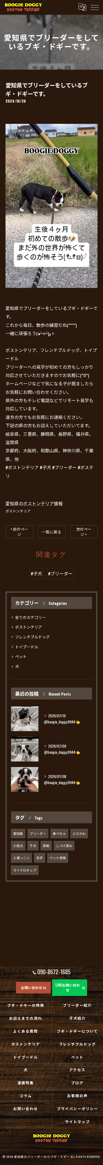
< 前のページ (19, 531)
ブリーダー (38, 833)
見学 (39, 857)
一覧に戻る (51, 532)
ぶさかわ (79, 833)
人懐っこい (21, 857)
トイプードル (26, 647)
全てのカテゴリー (30, 617)
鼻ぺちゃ (59, 833)
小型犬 (18, 845)
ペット (21, 656)
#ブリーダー (60, 573)
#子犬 (36, 573)
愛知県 (18, 833)
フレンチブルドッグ (32, 637)
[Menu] (94, 7)
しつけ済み (64, 845)
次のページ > (83, 531)
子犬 (33, 845)
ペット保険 (57, 857)
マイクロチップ (24, 870)
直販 (46, 845)
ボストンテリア (17, 511)
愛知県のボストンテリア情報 (34, 503)
